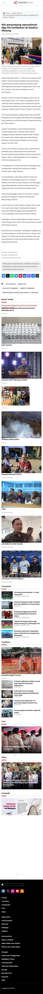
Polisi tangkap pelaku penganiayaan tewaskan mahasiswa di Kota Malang (20, 578)
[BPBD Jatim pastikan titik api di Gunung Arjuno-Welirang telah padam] (22, 425)
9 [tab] (32, 791)
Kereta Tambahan (27, 288)
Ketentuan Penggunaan (11, 955)
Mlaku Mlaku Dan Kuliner (11, 943)
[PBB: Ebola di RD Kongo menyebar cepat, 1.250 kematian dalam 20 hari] (22, 660)
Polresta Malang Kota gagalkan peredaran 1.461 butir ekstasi (21, 344)
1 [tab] (15, 755)
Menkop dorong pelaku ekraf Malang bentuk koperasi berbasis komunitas (20, 782)
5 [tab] (27, 755)
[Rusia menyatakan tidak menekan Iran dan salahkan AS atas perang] (7, 605)
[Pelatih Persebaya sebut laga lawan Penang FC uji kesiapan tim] (7, 624)
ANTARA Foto (7, 973)
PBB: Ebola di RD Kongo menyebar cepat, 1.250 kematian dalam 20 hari (20, 674)
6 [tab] (23, 791)
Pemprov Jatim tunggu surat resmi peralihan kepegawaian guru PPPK (20, 473)
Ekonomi (5, 924)
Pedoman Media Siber (10, 966)
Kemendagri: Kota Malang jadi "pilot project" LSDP (20, 508)
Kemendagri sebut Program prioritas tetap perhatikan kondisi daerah (19, 543)
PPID (3, 980)
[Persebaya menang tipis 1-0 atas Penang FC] (7, 595)
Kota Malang (11, 284)
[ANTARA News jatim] (23, 2)
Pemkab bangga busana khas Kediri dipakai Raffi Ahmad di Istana (25, 614)
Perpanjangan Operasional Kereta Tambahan (20, 292)
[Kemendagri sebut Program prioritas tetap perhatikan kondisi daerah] (22, 529)
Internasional (7, 936)
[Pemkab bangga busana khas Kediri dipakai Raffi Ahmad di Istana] (7, 615)
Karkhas (5, 931)
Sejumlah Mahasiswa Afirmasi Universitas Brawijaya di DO (18, 309)
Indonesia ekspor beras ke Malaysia (22, 868)
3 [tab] (21, 755)
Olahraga (5, 928)
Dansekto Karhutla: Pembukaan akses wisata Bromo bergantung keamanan (26, 633)
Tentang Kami (7, 963)
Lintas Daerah (7, 920)
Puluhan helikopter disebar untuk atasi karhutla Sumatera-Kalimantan (27, 683)
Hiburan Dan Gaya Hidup (11, 947)
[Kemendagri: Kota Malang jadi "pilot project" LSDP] (22, 494)
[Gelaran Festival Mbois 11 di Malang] (16, 396)
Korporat (5, 977)
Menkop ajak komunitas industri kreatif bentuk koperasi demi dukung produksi (21, 379)
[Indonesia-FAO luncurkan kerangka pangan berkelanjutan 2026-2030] (7, 694)
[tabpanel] (22, 739)
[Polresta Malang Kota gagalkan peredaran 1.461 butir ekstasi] (22, 330)
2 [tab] (19, 755)
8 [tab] (29, 791)
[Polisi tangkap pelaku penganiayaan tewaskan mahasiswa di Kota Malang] (22, 564)
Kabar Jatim (16, 13)
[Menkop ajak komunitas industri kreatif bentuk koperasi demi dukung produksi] (22, 365)
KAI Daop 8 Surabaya (10, 288)
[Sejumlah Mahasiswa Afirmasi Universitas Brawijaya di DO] (22, 307)
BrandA (4, 970)
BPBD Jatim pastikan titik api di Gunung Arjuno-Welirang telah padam (21, 438)
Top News (6, 642)
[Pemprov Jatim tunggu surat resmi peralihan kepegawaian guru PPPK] (22, 459)
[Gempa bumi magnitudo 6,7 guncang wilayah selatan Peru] (7, 704)
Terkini (4, 898)
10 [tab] (35, 791)
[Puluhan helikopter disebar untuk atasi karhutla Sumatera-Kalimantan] (7, 684)
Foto (3, 721)
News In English (7, 940)
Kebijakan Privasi (8, 959)
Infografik (6, 793)
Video (4, 757)
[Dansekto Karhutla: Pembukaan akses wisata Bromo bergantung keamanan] (7, 634)
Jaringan (5, 952)
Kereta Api (22, 284)
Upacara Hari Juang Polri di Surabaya (17, 747)
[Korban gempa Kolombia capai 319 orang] (7, 713)
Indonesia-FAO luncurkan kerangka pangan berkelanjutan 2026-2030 (26, 693)
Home (7, 13)
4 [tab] (25, 755)
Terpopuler (6, 586)
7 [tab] (26, 791)
